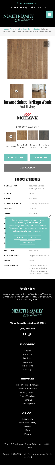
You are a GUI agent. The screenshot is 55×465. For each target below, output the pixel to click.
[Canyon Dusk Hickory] (22, 135)
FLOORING (27, 344)
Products (34, 29)
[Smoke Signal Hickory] (44, 135)
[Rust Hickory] (10, 136)
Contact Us (15, 157)
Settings (27, 242)
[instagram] (29, 334)
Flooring (13, 29)
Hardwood (24, 29)
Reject (35, 237)
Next (51, 89)
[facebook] (24, 334)
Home (5, 29)
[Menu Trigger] (49, 14)
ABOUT (27, 412)
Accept (20, 237)
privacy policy (28, 228)
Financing (40, 157)
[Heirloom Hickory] (33, 135)
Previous (4, 89)
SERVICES (27, 378)
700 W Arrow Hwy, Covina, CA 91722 (27, 7)
